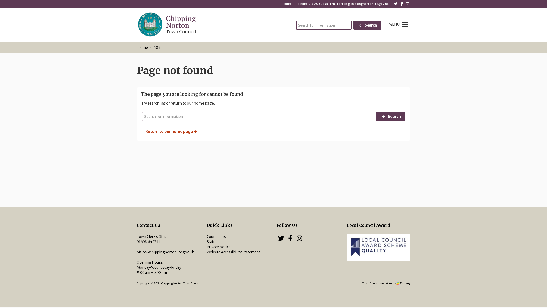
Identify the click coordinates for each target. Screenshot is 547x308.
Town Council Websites (377, 283)
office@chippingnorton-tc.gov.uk (363, 4)
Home (287, 4)
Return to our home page (169, 131)
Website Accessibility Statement (233, 252)
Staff (211, 242)
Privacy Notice (219, 247)
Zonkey (405, 283)
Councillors (216, 236)
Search (370, 25)
